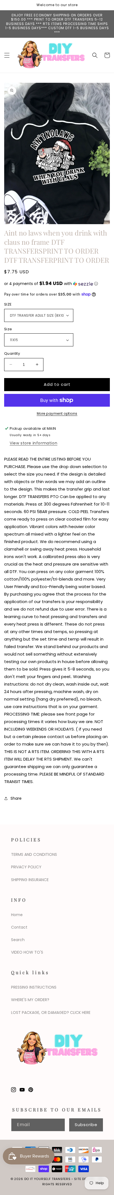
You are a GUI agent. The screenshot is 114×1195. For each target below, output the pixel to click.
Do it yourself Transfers (47, 1179)
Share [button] (16, 798)
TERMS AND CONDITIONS (34, 854)
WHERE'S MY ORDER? (30, 999)
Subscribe (86, 1125)
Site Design (84, 1179)
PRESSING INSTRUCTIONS (33, 987)
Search (18, 939)
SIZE (8, 304)
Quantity (12, 353)
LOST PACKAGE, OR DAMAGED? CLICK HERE (50, 1012)
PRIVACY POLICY (26, 867)
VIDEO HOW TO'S (27, 952)
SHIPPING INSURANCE (30, 879)
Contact (19, 927)
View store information (33, 443)
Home (17, 915)
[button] (7, 55)
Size (8, 329)
